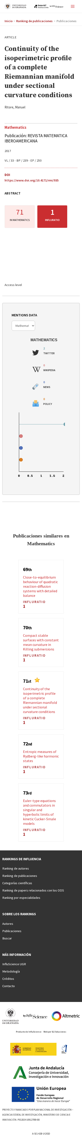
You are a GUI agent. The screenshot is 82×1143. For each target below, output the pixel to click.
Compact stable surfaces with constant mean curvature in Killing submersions (41, 642)
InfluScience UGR (14, 964)
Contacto (8, 986)
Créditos (8, 979)
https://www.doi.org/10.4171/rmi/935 (32, 180)
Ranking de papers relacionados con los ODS (33, 890)
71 (19, 212)
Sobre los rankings (19, 914)
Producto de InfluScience (28, 1031)
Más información (16, 955)
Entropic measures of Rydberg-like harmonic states (41, 756)
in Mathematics (20, 220)
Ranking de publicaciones (19, 876)
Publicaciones (11, 931)
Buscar (7, 938)
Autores (7, 924)
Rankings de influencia (21, 859)
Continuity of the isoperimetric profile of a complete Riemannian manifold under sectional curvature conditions (40, 700)
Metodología (11, 971)
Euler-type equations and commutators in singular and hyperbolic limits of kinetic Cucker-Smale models (39, 812)
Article (10, 37)
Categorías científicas (17, 883)
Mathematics (15, 127)
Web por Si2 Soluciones (55, 1031)
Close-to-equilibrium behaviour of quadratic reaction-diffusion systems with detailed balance (40, 586)
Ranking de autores (15, 868)
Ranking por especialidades (21, 898)
